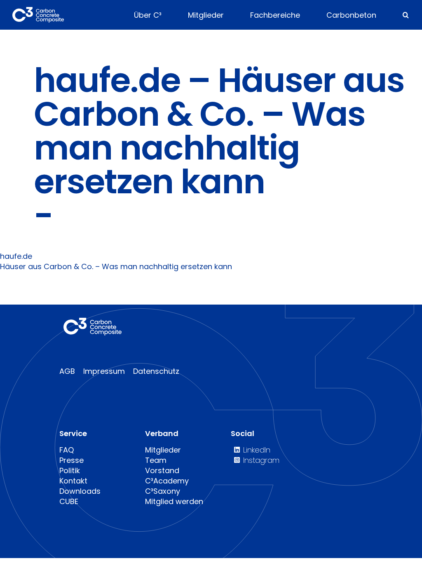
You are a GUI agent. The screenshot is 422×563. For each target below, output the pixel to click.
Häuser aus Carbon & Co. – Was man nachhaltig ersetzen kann (116, 266)
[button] (406, 15)
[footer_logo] (92, 321)
